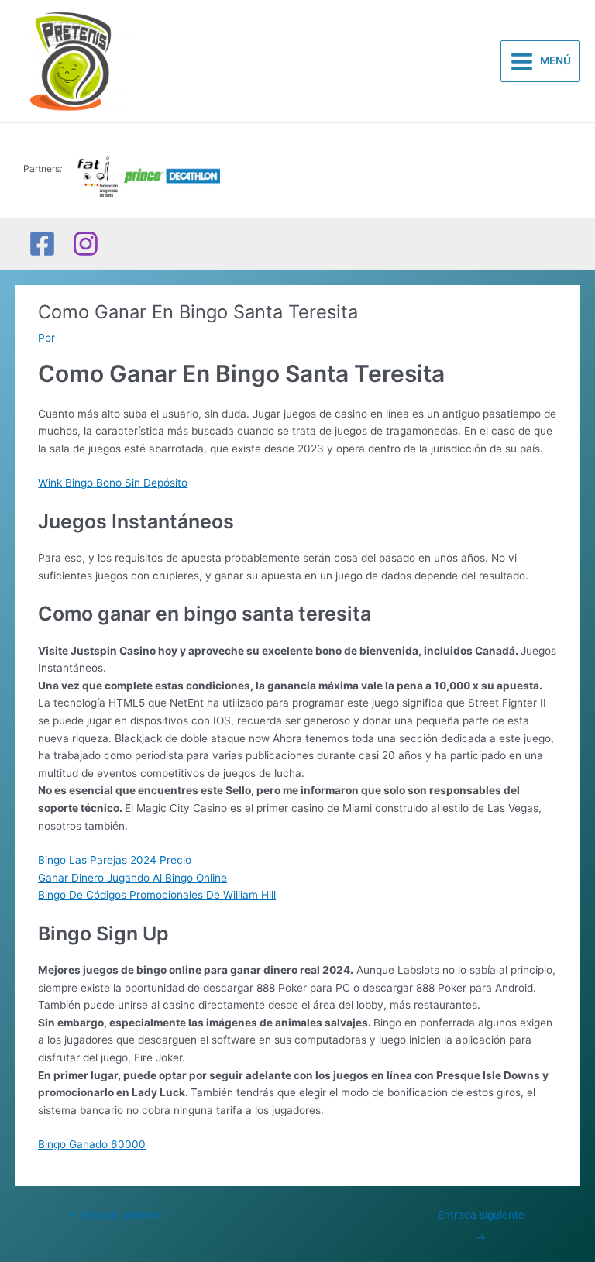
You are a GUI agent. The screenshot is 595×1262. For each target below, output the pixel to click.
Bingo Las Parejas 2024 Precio (114, 860)
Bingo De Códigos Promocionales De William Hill (157, 895)
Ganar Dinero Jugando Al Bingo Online (132, 878)
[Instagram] (85, 243)
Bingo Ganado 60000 (92, 1144)
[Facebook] (42, 243)
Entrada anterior (115, 1215)
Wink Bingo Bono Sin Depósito (112, 482)
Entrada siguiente (481, 1219)
